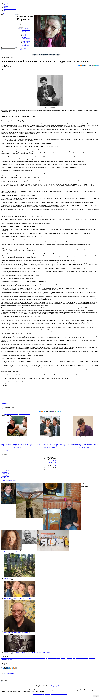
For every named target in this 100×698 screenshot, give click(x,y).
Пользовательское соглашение (59, 694)
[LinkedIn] (87, 65)
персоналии (25, 42)
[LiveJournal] (90, 65)
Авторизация (4, 13)
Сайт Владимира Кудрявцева (56, 686)
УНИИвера (22, 658)
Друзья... (6, 6)
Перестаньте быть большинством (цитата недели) (17, 632)
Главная (6, 3)
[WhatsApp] (94, 65)
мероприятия (25, 46)
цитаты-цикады (92, 658)
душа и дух (25, 37)
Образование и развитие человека (10, 658)
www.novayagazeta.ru (6, 388)
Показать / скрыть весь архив (8, 480)
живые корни (26, 38)
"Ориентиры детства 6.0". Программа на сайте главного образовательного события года (27, 551)
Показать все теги (5, 660)
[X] (85, 65)
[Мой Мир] (83, 65)
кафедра (24, 44)
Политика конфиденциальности (41, 694)
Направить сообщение (10, 9)
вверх (96, 696)
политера (15, 414)
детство (24, 35)
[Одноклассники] (81, 65)
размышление (26, 41)
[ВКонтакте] (79, 65)
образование (25, 45)
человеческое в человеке (7, 659)
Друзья (21, 49)
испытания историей (24, 414)
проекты (24, 34)
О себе (5, 7)
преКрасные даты (8, 414)
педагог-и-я (62, 658)
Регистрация (7, 450)
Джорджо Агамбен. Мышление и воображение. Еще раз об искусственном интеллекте (27, 652)
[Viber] (92, 65)
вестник (24, 39)
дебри (24, 48)
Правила (6, 10)
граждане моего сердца (41, 658)
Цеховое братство (30, 658)
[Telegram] (98, 65)
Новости (6, 4)
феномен (24, 31)
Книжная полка (23, 28)
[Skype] (96, 65)
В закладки (7, 2)
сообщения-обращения (82, 658)
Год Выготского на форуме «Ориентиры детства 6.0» (18, 598)
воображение (26, 30)
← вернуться (4, 403)
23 (55, 465)
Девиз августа (7, 578)
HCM (20, 51)
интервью (25, 32)
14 (51, 464)
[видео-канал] (2, 50)
